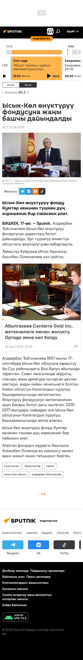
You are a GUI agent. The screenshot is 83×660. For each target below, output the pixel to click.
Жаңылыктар (33, 466)
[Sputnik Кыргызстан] (13, 33)
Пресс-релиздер (38, 577)
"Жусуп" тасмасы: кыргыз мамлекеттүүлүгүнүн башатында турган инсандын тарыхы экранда (33, 71)
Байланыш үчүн (13, 577)
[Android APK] (16, 617)
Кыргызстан (11, 466)
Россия (63, 533)
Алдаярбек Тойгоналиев (46, 474)
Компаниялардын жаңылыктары (25, 583)
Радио (47, 533)
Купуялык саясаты (15, 589)
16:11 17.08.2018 (13, 127)
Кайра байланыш (14, 605)
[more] (75, 346)
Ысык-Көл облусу (15, 474)
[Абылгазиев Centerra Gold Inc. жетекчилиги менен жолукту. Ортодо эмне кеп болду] (41, 292)
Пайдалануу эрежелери (47, 571)
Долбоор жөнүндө (15, 571)
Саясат (50, 466)
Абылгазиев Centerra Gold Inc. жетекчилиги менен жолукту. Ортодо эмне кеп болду (39, 331)
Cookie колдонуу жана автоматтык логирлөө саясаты (27, 597)
